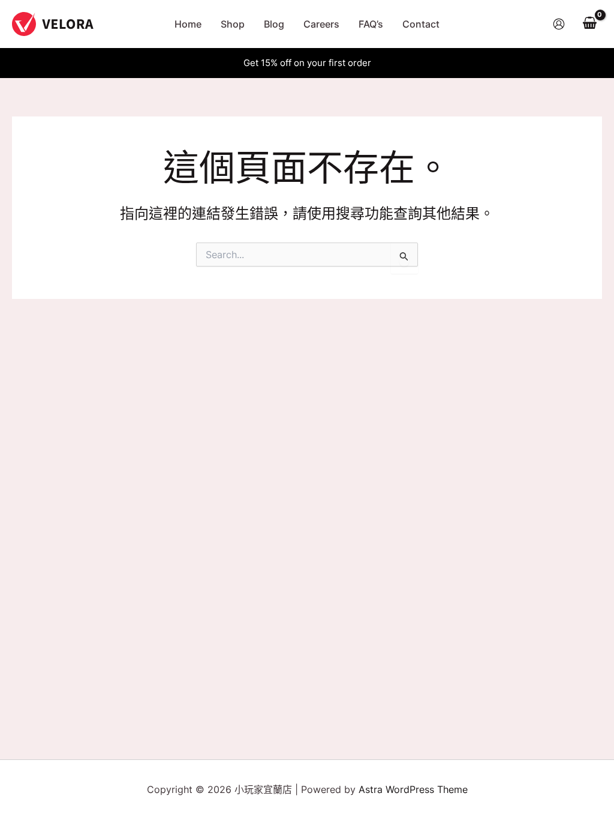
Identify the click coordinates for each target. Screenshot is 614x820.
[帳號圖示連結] (559, 24)
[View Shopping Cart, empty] (589, 24)
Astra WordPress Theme (413, 789)
